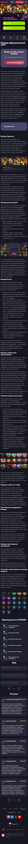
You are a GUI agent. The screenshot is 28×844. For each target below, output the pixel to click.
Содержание (11, 812)
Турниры (23, 809)
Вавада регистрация (14, 62)
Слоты (4, 809)
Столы (16, 809)
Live (10, 809)
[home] (4, 2)
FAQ (19, 812)
